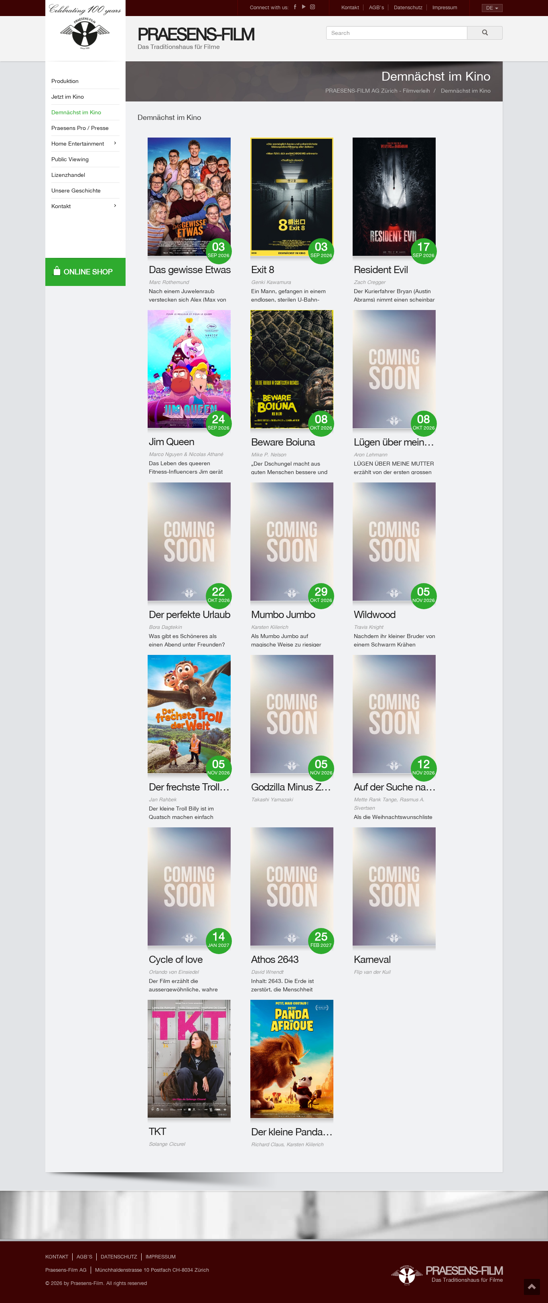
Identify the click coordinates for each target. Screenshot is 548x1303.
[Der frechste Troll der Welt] (189, 714)
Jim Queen (171, 441)
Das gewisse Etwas (190, 269)
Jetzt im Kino (67, 96)
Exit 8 (262, 269)
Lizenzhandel (68, 175)
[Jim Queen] (189, 369)
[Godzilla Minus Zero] (291, 714)
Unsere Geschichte (76, 190)
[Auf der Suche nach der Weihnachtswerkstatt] (394, 714)
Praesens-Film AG (66, 1270)
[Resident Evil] (394, 197)
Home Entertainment (77, 143)
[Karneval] (394, 886)
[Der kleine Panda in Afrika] (291, 1059)
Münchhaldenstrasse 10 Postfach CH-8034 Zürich (152, 1270)
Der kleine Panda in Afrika (304, 1131)
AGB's (376, 7)
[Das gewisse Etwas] (189, 197)
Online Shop (88, 271)
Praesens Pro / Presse (80, 128)
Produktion (65, 81)
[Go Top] (532, 1287)
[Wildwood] (394, 541)
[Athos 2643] (291, 886)
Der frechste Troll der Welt (203, 786)
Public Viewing (70, 159)
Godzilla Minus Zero (292, 786)
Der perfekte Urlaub (189, 614)
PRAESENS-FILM (196, 34)
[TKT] (189, 1059)
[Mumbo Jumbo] (291, 541)
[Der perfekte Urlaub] (189, 541)
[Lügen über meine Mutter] (394, 369)
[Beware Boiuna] (291, 369)
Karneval (372, 959)
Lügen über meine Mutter (406, 442)
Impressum (444, 7)
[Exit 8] (291, 197)
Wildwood (375, 614)
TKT (157, 1131)
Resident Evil (381, 269)
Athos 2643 (274, 959)
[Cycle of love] (189, 886)
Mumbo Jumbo (283, 614)
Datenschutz (408, 7)
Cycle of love (176, 959)
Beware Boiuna (283, 442)
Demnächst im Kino (76, 112)
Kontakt (350, 7)
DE (489, 8)
